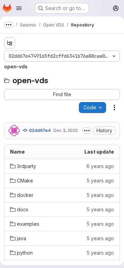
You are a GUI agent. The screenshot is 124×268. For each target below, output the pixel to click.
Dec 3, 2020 (65, 130)
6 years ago (100, 166)
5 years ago (100, 180)
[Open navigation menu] (18, 8)
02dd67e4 (39, 130)
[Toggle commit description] (86, 130)
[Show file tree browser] (9, 42)
